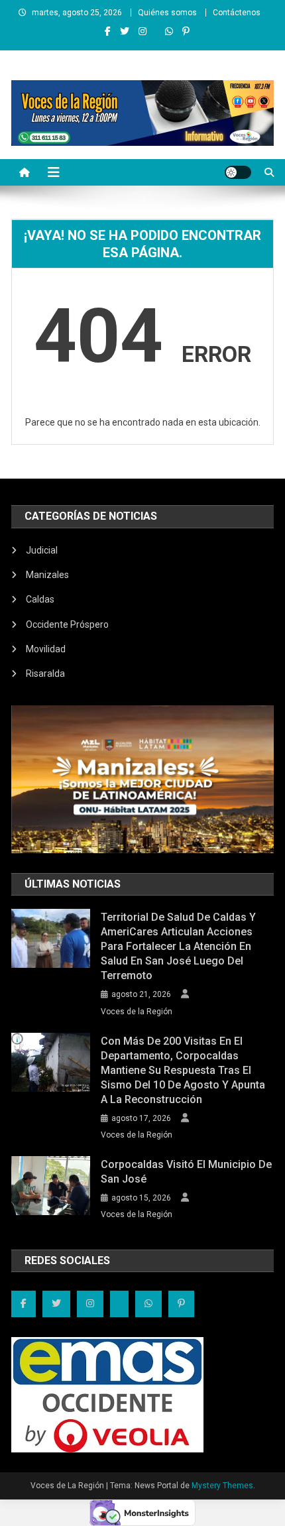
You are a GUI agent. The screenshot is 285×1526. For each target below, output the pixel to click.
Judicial (42, 550)
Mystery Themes (222, 1485)
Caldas (40, 599)
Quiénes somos (167, 12)
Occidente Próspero (67, 624)
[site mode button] (238, 172)
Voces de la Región (136, 1011)
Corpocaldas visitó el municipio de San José (186, 1171)
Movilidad (46, 649)
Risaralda (45, 673)
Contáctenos (236, 12)
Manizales (47, 574)
